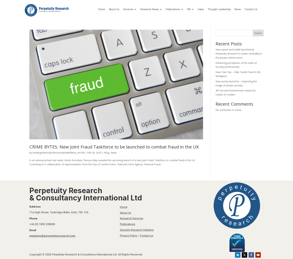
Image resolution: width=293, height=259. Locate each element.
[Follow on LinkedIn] (237, 255)
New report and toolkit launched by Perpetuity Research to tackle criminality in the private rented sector (239, 53)
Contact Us (251, 9)
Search (258, 33)
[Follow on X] (244, 255)
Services (128, 9)
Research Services (131, 218)
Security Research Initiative (137, 230)
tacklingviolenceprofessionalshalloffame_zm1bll (58, 152)
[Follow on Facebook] (251, 255)
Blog (106, 152)
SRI (189, 9)
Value (201, 9)
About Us (114, 9)
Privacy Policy (128, 235)
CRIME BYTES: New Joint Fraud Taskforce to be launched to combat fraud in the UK (114, 147)
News (238, 9)
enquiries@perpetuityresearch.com (52, 236)
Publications (173, 9)
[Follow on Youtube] (258, 255)
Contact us (146, 235)
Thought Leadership (219, 9)
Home (101, 9)
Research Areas (149, 9)
